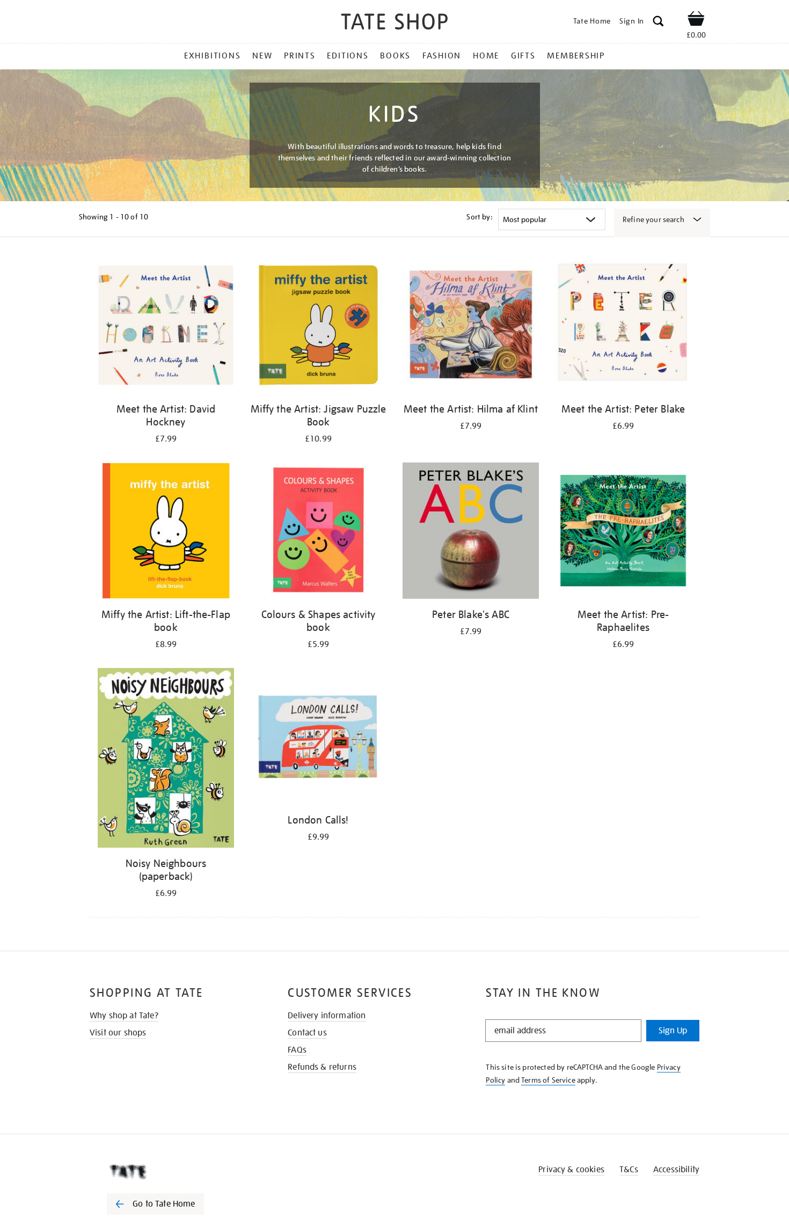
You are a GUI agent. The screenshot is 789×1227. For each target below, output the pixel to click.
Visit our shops (118, 1032)
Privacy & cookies (571, 1169)
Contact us (307, 1032)
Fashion (441, 55)
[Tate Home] (174, 1172)
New (262, 55)
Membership (576, 55)
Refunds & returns (322, 1067)
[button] (658, 22)
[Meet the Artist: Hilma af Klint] (471, 327)
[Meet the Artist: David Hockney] (166, 327)
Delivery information (327, 1015)
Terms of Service (548, 1080)
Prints (300, 55)
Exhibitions (212, 55)
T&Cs (628, 1169)
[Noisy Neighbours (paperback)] (166, 759)
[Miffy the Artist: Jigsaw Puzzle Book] (318, 327)
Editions (347, 55)
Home (486, 55)
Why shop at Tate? (124, 1015)
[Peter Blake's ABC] (471, 532)
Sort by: (479, 217)
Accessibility (676, 1169)
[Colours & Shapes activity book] (318, 532)
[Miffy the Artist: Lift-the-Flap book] (166, 532)
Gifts (523, 55)
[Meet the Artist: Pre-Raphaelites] (623, 532)
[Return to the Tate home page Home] (394, 23)
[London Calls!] (318, 738)
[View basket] (696, 20)
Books (395, 55)
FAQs (297, 1050)
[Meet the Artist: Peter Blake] (623, 327)
